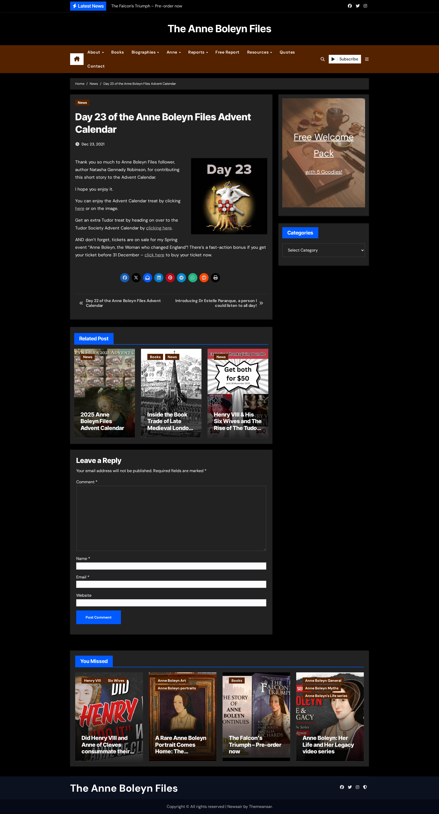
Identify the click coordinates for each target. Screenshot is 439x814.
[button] (367, 59)
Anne (173, 52)
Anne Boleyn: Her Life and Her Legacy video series (328, 745)
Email (82, 577)
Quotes (287, 52)
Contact (96, 66)
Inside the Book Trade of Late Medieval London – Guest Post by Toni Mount (169, 428)
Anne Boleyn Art (172, 680)
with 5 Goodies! (323, 172)
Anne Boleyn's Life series (326, 695)
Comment (87, 482)
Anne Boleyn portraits (177, 688)
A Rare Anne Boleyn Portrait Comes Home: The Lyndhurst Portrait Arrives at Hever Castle (180, 755)
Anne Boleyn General (323, 680)
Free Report (227, 52)
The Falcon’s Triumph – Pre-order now (255, 745)
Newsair (234, 806)
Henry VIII (92, 680)
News (82, 102)
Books (117, 52)
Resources (258, 52)
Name (83, 558)
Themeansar (260, 806)
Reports (197, 52)
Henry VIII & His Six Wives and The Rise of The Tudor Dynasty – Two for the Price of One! (238, 428)
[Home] (77, 59)
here (79, 208)
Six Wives (116, 680)
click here (154, 255)
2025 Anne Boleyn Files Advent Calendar (102, 421)
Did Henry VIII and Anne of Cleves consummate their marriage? (106, 748)
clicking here (159, 228)
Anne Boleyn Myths (321, 688)
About (94, 52)
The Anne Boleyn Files (219, 28)
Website (83, 595)
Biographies (144, 52)
